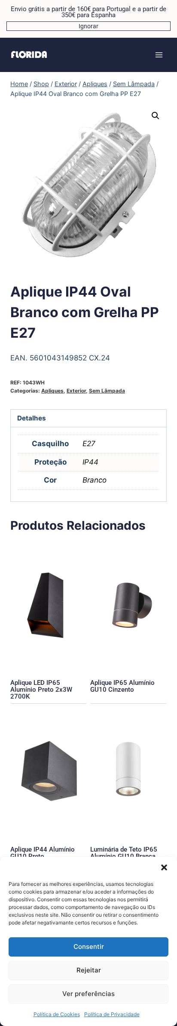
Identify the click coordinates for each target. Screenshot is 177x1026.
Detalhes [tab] (31, 418)
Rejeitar (88, 970)
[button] (164, 867)
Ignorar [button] (88, 26)
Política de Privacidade (112, 1014)
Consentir (88, 946)
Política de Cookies (57, 1014)
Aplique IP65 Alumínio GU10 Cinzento (122, 686)
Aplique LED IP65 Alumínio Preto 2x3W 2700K (41, 689)
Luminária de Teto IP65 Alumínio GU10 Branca (123, 853)
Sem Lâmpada (107, 390)
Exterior (76, 390)
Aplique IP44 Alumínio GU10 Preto (42, 853)
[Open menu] (159, 54)
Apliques (52, 390)
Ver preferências (88, 994)
